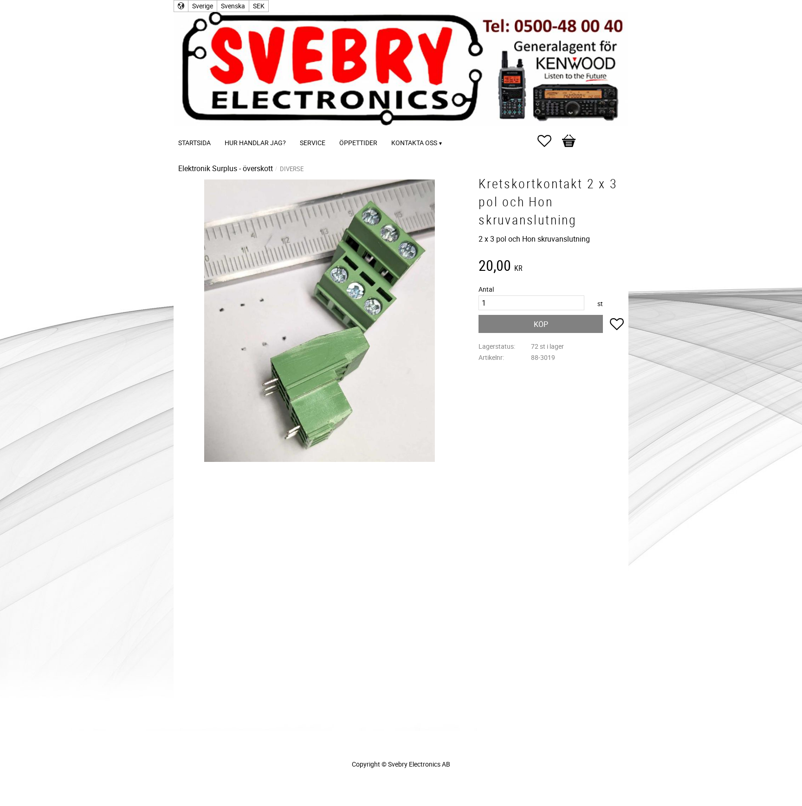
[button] (549, 141)
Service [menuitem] (312, 142)
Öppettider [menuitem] (358, 142)
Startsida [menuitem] (194, 142)
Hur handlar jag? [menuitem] (255, 142)
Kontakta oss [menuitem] (414, 142)
